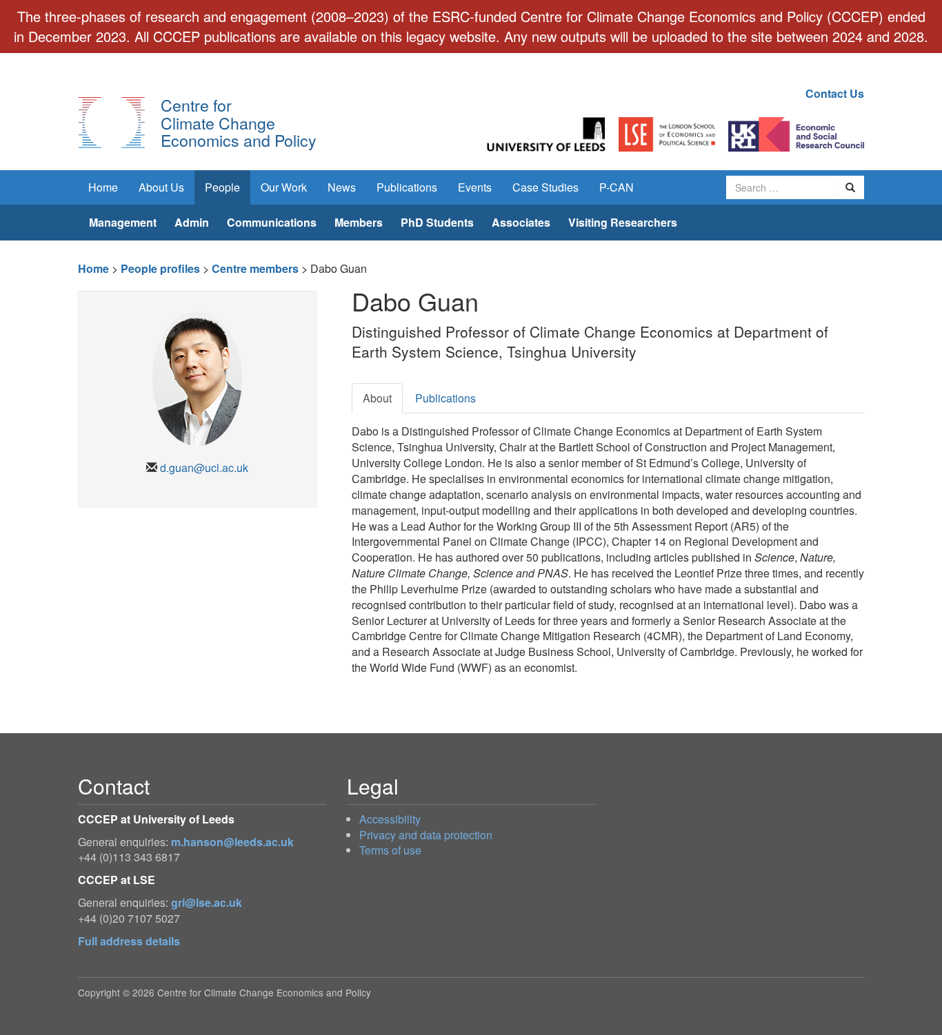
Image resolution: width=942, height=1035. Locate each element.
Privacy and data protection (425, 835)
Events (475, 187)
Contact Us (834, 93)
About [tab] (377, 398)
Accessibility (390, 819)
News (342, 187)
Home (103, 187)
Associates (521, 222)
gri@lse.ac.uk (206, 902)
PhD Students (437, 222)
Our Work (284, 187)
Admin (191, 222)
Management (123, 222)
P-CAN (616, 187)
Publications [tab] (445, 398)
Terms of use (390, 850)
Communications (272, 222)
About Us (161, 187)
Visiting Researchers (622, 222)
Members (358, 222)
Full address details (129, 941)
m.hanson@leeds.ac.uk (232, 842)
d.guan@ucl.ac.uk (204, 467)
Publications (407, 187)
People (222, 187)
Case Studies (545, 187)
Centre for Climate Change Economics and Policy (239, 122)
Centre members (255, 268)
